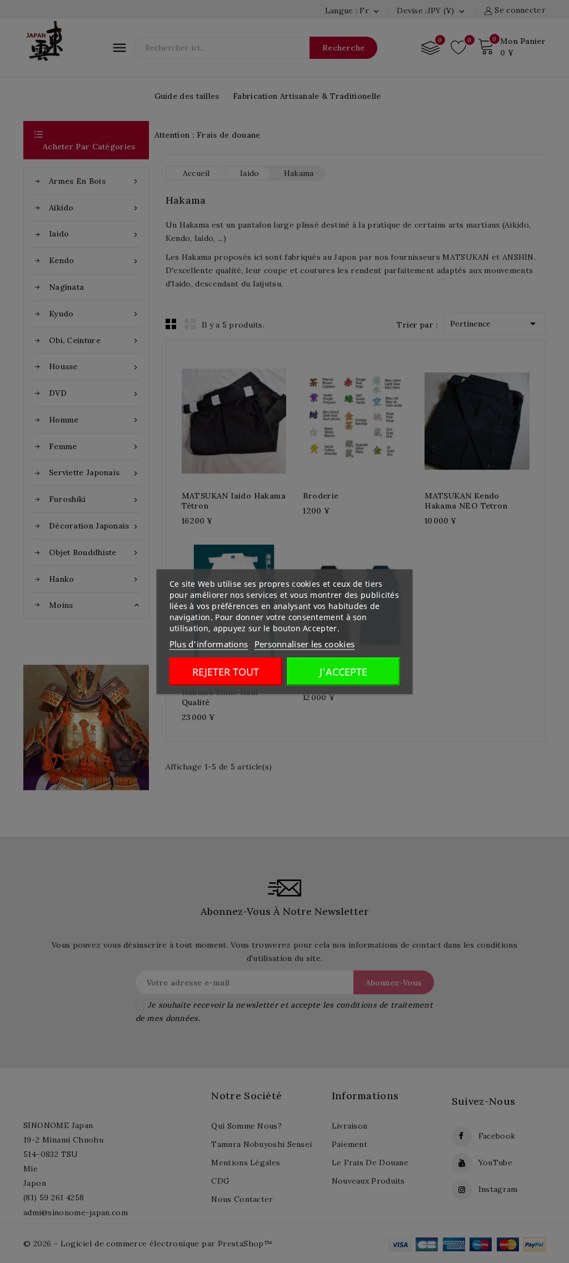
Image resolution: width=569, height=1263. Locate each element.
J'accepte (343, 671)
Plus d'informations (208, 643)
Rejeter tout (225, 671)
